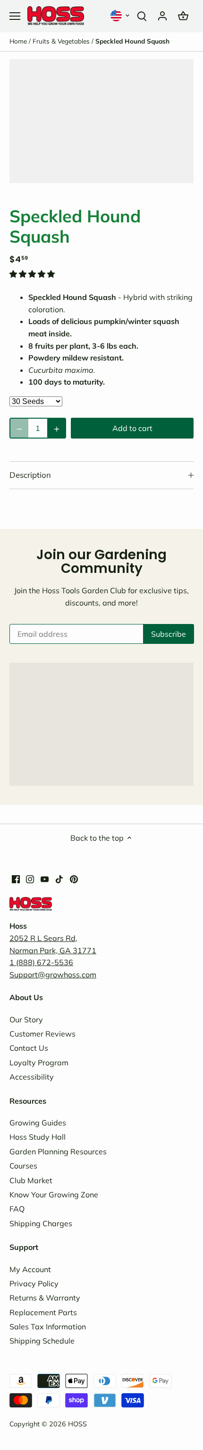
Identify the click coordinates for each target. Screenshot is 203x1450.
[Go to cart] (183, 15)
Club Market (30, 1180)
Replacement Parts (43, 1312)
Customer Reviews (42, 1033)
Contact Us (28, 1048)
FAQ (17, 1208)
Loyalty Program (38, 1062)
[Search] (141, 15)
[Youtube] (45, 878)
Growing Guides (37, 1122)
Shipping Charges (40, 1223)
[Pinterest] (74, 878)
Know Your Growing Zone (53, 1194)
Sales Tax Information (47, 1326)
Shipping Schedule (42, 1340)
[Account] (162, 15)
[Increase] (56, 428)
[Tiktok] (59, 878)
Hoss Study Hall (37, 1137)
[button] (120, 15)
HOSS (77, 1424)
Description (30, 475)
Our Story (26, 1019)
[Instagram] (30, 878)
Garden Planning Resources (58, 1151)
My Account (30, 1269)
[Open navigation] (14, 16)
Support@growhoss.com (52, 974)
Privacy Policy (34, 1283)
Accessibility (31, 1076)
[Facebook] (16, 878)
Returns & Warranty (44, 1297)
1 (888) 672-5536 (41, 962)
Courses (23, 1165)
